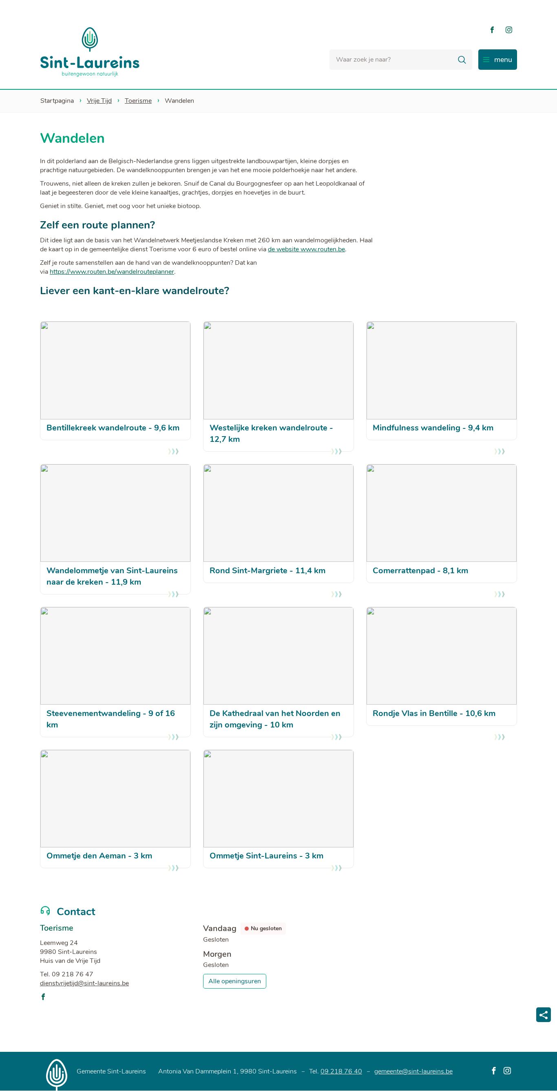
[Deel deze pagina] (543, 1014)
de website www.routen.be (306, 249)
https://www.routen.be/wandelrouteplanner (112, 271)
